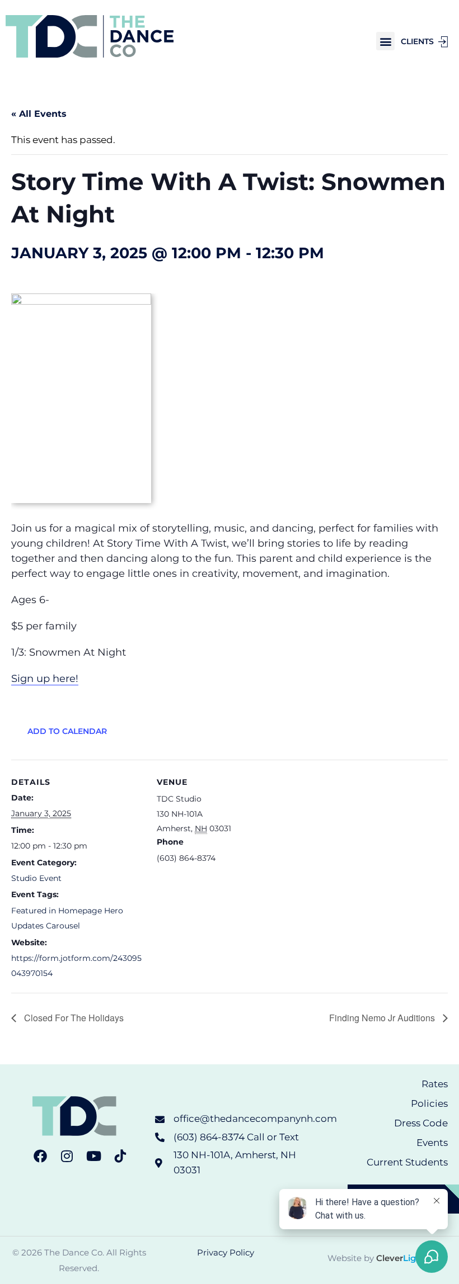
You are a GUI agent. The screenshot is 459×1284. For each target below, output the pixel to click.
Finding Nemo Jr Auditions (383, 1017)
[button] (385, 41)
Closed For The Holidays (73, 1017)
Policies (429, 1103)
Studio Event (36, 878)
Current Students (407, 1162)
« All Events (39, 113)
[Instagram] (67, 1155)
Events (432, 1142)
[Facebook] (40, 1155)
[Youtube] (93, 1155)
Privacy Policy (225, 1252)
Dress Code (421, 1123)
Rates (434, 1083)
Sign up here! (44, 678)
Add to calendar (67, 731)
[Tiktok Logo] (120, 1155)
